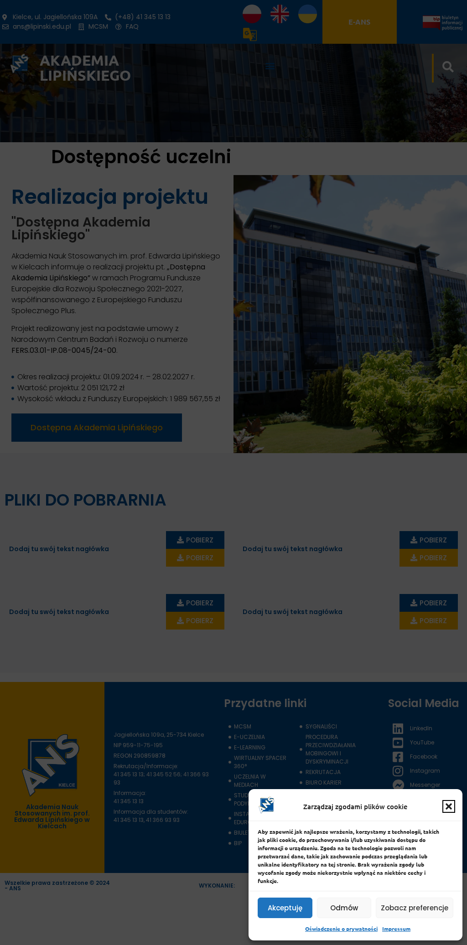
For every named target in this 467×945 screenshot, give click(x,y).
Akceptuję (285, 908)
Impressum (396, 928)
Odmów (344, 908)
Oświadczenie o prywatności (341, 928)
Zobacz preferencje (414, 908)
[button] (448, 806)
